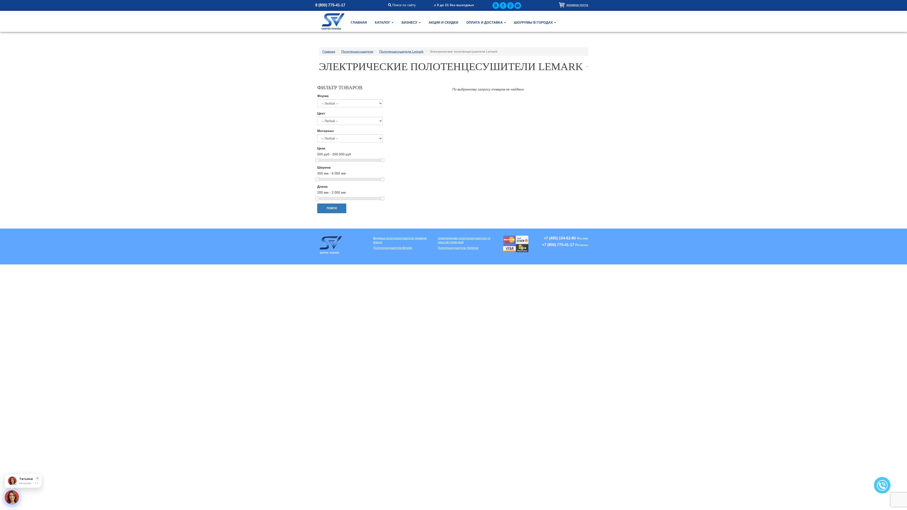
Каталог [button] (383, 22)
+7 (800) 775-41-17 (558, 245)
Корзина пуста (577, 5)
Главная (359, 22)
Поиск (332, 208)
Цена (321, 148)
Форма (323, 96)
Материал (325, 131)
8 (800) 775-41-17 (330, 5)
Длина (322, 186)
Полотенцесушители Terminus (458, 248)
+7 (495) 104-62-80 (560, 238)
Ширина (324, 167)
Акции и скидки (443, 22)
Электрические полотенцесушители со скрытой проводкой (464, 240)
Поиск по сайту (403, 5)
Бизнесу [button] (410, 22)
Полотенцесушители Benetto (392, 248)
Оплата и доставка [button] (485, 22)
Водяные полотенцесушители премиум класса (400, 240)
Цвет (321, 113)
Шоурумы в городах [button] (534, 22)
